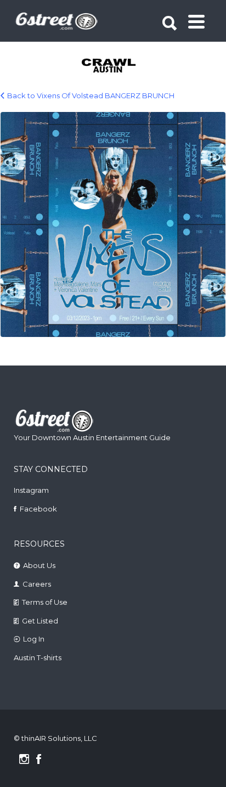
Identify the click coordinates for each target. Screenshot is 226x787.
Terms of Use (44, 602)
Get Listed (40, 620)
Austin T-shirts (37, 657)
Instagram (31, 490)
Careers (36, 584)
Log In (33, 638)
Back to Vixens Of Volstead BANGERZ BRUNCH (90, 95)
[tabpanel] (114, 66)
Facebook (38, 508)
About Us (39, 565)
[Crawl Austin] (114, 66)
